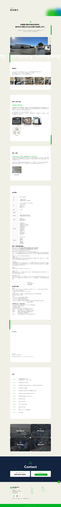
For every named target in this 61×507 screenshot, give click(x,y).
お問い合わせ (43, 489)
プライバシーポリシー (44, 491)
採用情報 (42, 487)
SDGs (41, 113)
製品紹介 (32, 491)
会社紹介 (32, 489)
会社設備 (32, 493)
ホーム (32, 487)
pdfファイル (22, 356)
